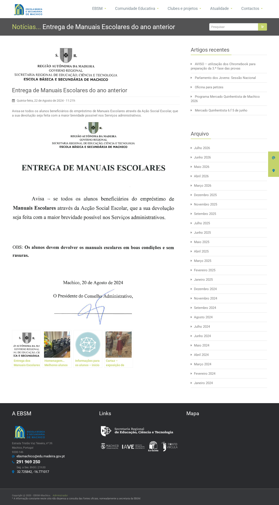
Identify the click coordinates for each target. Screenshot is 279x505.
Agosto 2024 (203, 317)
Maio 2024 (201, 345)
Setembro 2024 (205, 308)
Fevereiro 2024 (204, 374)
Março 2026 (202, 186)
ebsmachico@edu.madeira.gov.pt (40, 456)
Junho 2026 (202, 157)
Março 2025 (202, 261)
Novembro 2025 (205, 204)
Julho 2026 (202, 148)
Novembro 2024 (205, 298)
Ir (262, 27)
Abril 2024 (201, 355)
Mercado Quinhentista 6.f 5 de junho (221, 110)
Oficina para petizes (209, 87)
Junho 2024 (202, 336)
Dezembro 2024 (205, 289)
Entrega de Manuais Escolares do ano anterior (69, 90)
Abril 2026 (201, 176)
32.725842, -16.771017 (32, 472)
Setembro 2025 (205, 214)
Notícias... (27, 27)
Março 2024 (202, 364)
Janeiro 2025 (203, 280)
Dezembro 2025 (205, 195)
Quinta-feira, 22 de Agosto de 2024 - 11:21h (46, 100)
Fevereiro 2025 (204, 270)
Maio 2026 (201, 167)
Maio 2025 (201, 242)
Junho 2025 (202, 233)
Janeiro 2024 (203, 383)
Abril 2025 (201, 251)
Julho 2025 (202, 223)
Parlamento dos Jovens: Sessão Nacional (225, 78)
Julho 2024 (202, 327)
